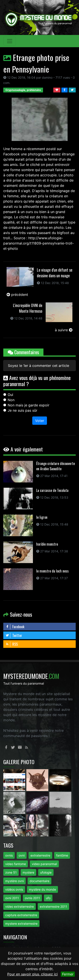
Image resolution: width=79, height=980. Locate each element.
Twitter (16, 635)
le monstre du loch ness (52, 571)
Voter (39, 420)
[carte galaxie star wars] (37, 802)
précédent (19, 294)
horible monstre (47, 544)
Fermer (68, 974)
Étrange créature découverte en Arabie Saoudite (55, 466)
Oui (10, 394)
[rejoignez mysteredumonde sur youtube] (14, 779)
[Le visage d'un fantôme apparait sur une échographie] (37, 825)
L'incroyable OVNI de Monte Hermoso (27, 308)
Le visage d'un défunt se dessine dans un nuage (54, 272)
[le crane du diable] (37, 779)
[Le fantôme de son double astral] (60, 825)
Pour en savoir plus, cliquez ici (32, 974)
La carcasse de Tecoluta (52, 490)
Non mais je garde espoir (28, 405)
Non (11, 400)
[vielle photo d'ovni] (60, 802)
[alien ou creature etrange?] (14, 825)
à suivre (62, 330)
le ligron (41, 517)
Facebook (17, 626)
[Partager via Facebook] (65, 89)
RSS (14, 644)
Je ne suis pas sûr (22, 410)
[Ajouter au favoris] (57, 89)
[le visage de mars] (14, 802)
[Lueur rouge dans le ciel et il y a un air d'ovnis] (60, 779)
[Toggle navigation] (10, 41)
